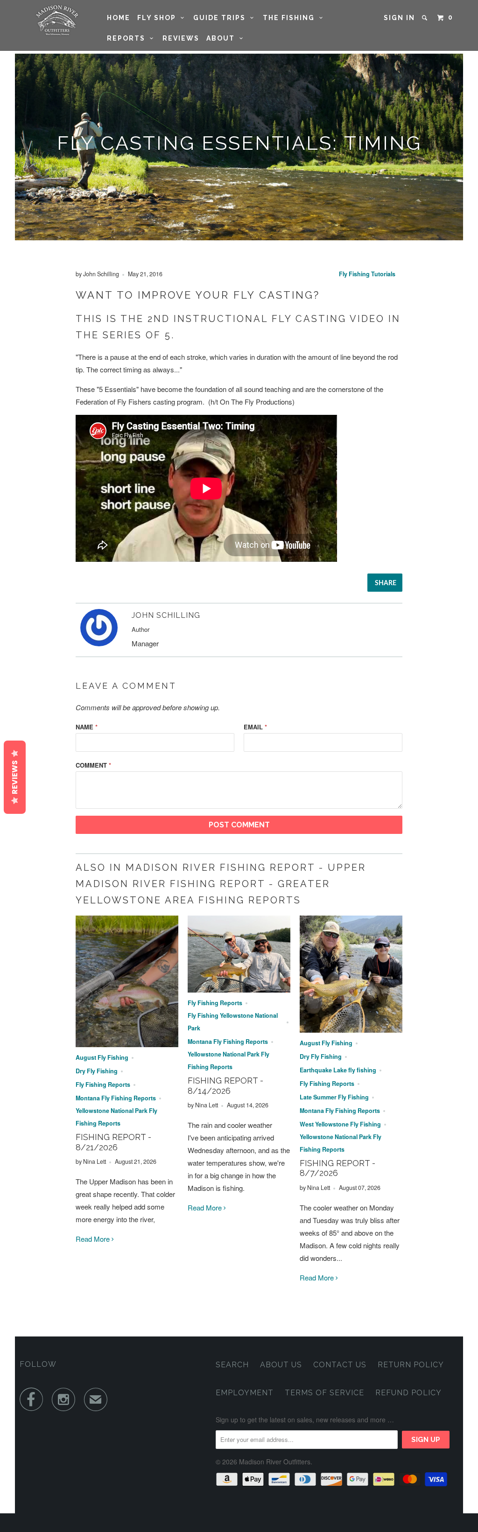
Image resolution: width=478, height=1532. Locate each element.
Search (232, 1364)
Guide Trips (221, 17)
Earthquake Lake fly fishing (338, 1070)
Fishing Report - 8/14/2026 (225, 1086)
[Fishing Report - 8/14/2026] (239, 989)
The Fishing (291, 17)
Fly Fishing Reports (103, 1084)
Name (87, 726)
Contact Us (339, 1364)
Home (118, 17)
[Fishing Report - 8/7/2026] (351, 1030)
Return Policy (411, 1364)
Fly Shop (159, 17)
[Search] (425, 18)
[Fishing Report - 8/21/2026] (127, 1044)
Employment (245, 1392)
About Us (281, 1364)
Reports (128, 38)
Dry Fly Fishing (97, 1071)
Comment (93, 765)
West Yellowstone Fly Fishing (340, 1124)
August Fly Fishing (102, 1057)
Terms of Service (324, 1392)
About (222, 38)
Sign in (399, 17)
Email (255, 726)
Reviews (180, 38)
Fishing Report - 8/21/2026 (113, 1142)
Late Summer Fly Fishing (334, 1097)
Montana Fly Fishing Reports (116, 1098)
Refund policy (408, 1392)
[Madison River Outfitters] (57, 20)
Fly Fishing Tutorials (367, 274)
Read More (94, 1239)
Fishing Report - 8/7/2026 (337, 1168)
